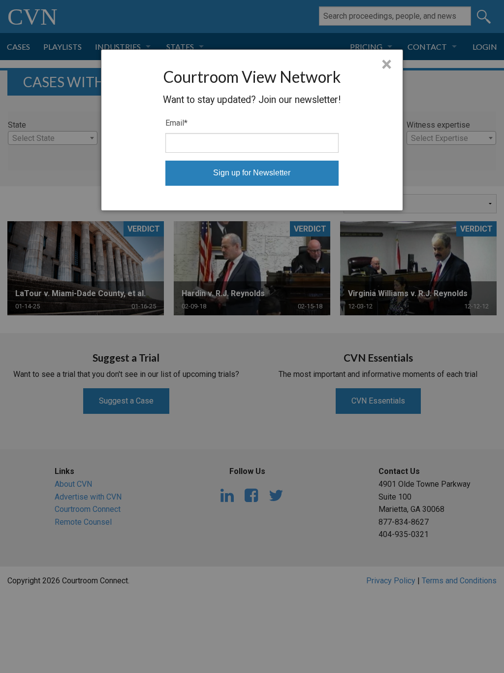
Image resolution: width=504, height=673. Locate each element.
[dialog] (252, 130)
